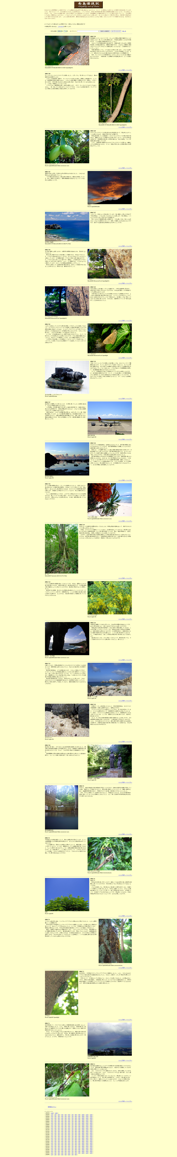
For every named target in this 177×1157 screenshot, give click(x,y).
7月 (72, 1114)
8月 (76, 1114)
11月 (52, 1113)
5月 (66, 1114)
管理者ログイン (52, 1107)
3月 (59, 1114)
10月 (83, 1114)
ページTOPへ (122, 70)
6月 (69, 1114)
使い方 (124, 31)
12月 (56, 1113)
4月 (62, 1114)
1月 (52, 1114)
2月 (55, 1114)
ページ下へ (129, 70)
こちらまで (61, 26)
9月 (79, 1114)
